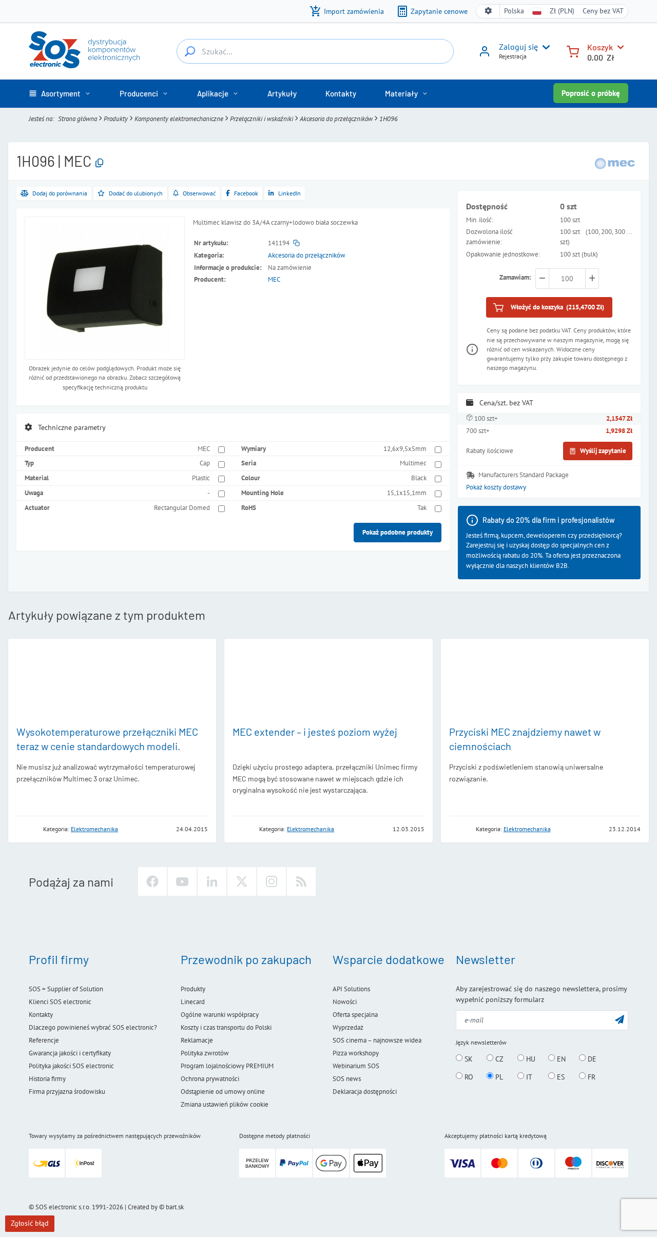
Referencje (44, 1040)
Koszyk (600, 47)
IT (528, 1076)
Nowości (345, 1001)
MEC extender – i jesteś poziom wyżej (315, 731)
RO (467, 1076)
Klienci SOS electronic (60, 1001)
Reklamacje (197, 1040)
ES (560, 1076)
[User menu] (544, 47)
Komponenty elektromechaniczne (178, 118)
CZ (498, 1058)
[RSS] (301, 881)
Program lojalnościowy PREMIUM (227, 1066)
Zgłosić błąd (30, 1223)
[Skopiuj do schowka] (99, 163)
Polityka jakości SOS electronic (71, 1066)
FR (590, 1076)
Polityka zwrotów (205, 1053)
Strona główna (77, 118)
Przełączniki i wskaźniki (261, 118)
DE (591, 1058)
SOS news (347, 1078)
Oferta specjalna (355, 1014)
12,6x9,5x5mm (405, 448)
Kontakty (41, 1014)
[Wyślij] (619, 1019)
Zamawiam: (515, 277)
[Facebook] (152, 881)
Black (419, 478)
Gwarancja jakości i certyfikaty (70, 1053)
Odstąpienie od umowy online (223, 1091)
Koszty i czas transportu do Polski (226, 1027)
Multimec (413, 463)
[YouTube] (182, 881)
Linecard (193, 1001)
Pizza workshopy (356, 1053)
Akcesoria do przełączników (336, 118)
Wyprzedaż (348, 1027)
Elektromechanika (94, 829)
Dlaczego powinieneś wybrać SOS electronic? (93, 1027)
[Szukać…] (190, 51)
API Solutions (351, 989)
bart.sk (175, 1207)
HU (529, 1058)
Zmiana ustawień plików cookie (224, 1104)
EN (560, 1058)
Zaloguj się (518, 47)
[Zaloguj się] (484, 55)
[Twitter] (241, 881)
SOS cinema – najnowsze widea (377, 1040)
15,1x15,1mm (407, 492)
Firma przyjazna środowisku (67, 1091)
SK (467, 1058)
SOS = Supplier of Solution (66, 989)
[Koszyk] (573, 50)
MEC (274, 279)
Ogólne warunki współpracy (220, 1014)
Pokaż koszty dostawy (496, 487)
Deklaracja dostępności (365, 1091)
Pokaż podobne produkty (397, 532)
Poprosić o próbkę (591, 93)
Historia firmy (47, 1078)
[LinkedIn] (212, 881)
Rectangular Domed (182, 507)
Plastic (201, 478)
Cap (205, 463)
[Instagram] (271, 881)
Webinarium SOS (356, 1066)
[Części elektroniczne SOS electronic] (84, 49)
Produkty (116, 118)
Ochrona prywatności (210, 1078)
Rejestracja (513, 56)
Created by (143, 1207)
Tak (422, 507)
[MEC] (615, 162)
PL (498, 1076)
